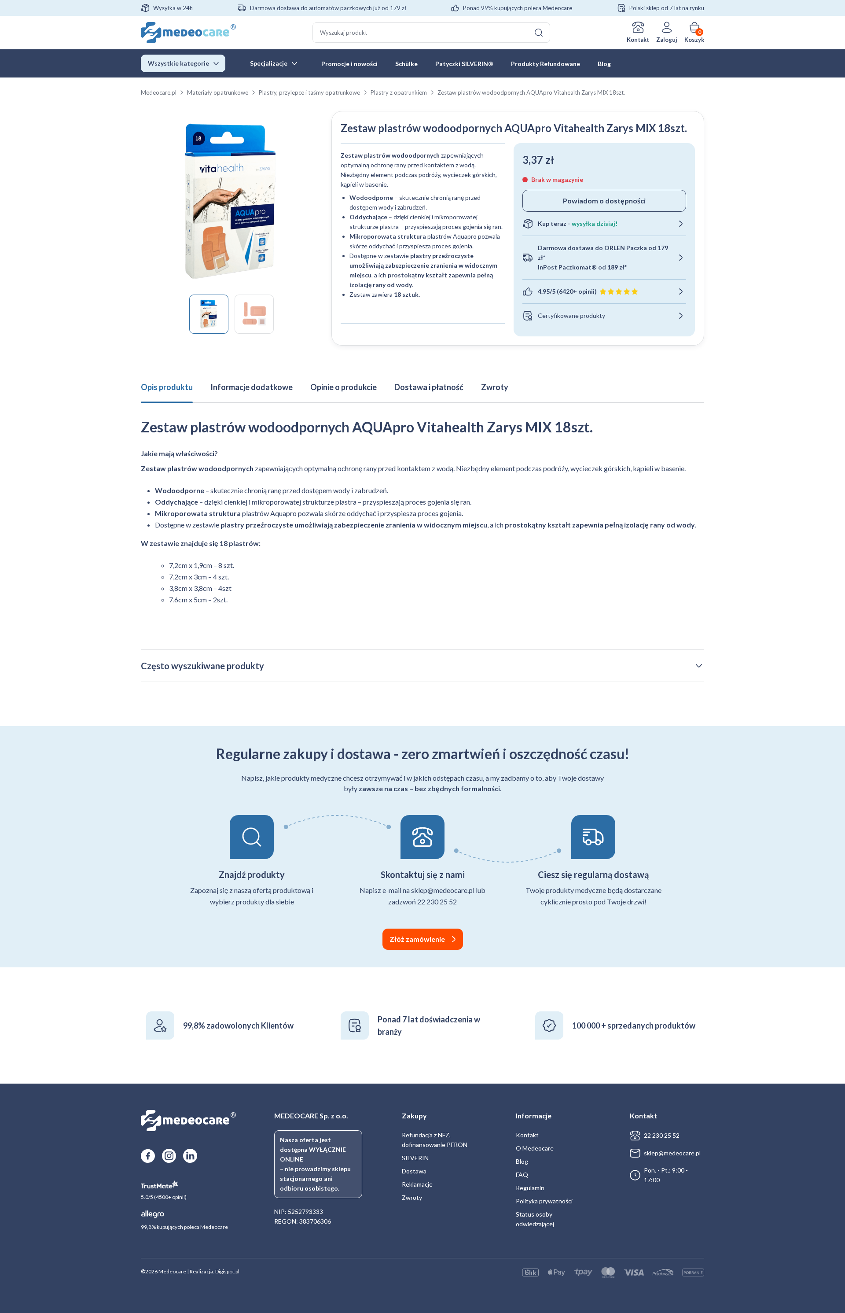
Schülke (406, 63)
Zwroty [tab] (494, 387)
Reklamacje (417, 1184)
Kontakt (638, 39)
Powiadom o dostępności (604, 200)
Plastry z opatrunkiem (399, 92)
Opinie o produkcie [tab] (343, 387)
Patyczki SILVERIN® (464, 63)
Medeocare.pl (158, 92)
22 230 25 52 (662, 1135)
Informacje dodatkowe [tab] (251, 387)
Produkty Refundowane (545, 63)
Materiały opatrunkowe (217, 92)
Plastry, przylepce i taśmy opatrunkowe (309, 92)
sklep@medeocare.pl (672, 1153)
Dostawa (414, 1171)
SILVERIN (415, 1158)
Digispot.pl (227, 1271)
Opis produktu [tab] (167, 387)
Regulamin (530, 1187)
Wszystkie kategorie (178, 63)
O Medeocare (535, 1148)
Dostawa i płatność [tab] (428, 387)
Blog (604, 63)
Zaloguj (666, 39)
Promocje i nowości (349, 63)
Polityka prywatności (544, 1201)
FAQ (522, 1174)
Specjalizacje (268, 63)
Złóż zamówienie (417, 939)
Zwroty (412, 1197)
